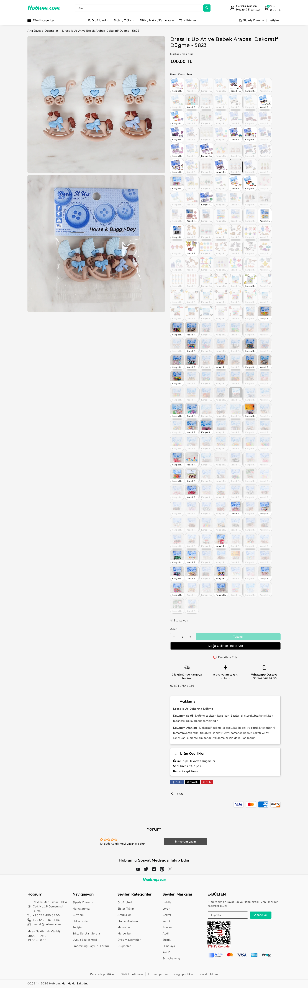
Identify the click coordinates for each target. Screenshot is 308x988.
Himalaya (169, 946)
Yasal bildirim (209, 974)
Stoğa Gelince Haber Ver (225, 646)
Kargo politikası (184, 974)
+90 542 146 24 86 (263, 678)
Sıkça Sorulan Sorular (87, 934)
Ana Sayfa (34, 31)
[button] (272, 8)
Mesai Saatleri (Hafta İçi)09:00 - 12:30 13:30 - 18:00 (43, 935)
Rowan (167, 927)
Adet (173, 629)
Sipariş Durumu (83, 902)
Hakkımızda (80, 921)
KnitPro (168, 952)
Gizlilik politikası (132, 974)
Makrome (123, 927)
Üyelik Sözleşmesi (85, 940)
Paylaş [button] (179, 793)
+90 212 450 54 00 (46, 915)
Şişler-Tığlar (125, 909)
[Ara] (207, 8)
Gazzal (167, 915)
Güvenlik (78, 915)
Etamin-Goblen (127, 921)
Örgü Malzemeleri (129, 940)
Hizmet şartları (158, 974)
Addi (166, 934)
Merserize (124, 934)
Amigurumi (124, 915)
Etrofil (167, 940)
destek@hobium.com (47, 924)
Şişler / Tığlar (123, 20)
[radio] (177, 85)
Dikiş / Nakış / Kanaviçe (155, 20)
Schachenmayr (172, 958)
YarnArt (168, 921)
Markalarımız (81, 909)
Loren (166, 909)
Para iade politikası (102, 974)
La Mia (167, 902)
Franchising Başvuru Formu (91, 946)
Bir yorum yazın (185, 842)
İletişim (78, 927)
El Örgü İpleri (97, 20)
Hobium (54, 984)
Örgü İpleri (124, 902)
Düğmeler (51, 31)
